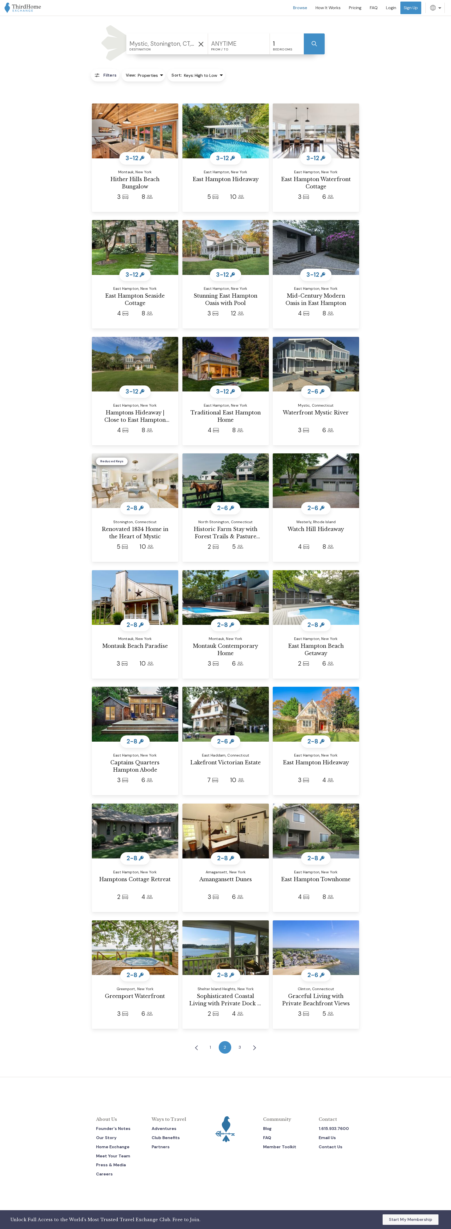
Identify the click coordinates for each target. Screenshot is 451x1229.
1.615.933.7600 (334, 1128)
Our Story (106, 1137)
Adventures (164, 1128)
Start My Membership (410, 1219)
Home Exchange (112, 1147)
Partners (161, 1147)
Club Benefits (166, 1137)
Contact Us (330, 1147)
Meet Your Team (113, 1156)
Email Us (327, 1137)
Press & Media (111, 1165)
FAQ (267, 1137)
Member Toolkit (279, 1147)
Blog (267, 1128)
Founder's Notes (113, 1128)
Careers (104, 1174)
